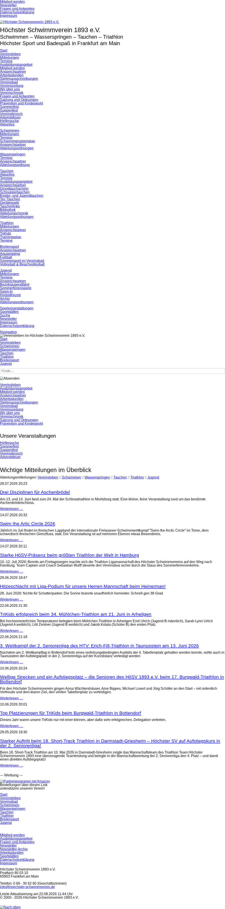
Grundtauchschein (14, 188)
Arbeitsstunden (12, 75)
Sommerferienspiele (15, 288)
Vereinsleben (10, 54)
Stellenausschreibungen (19, 78)
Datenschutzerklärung (17, 326)
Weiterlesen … (11, 509)
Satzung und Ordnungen (19, 100)
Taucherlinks (10, 206)
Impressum (8, 322)
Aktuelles (7, 124)
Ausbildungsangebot (16, 64)
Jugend (6, 270)
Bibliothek (8, 210)
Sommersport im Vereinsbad (22, 261)
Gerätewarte (9, 203)
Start (3, 50)
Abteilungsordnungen (17, 148)
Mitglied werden (12, 68)
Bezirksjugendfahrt (14, 284)
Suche (5, 315)
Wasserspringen (12, 154)
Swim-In (6, 291)
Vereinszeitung (11, 86)
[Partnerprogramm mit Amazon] (25, 781)
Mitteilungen (9, 57)
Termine (6, 61)
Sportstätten (9, 312)
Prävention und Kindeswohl (21, 103)
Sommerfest (9, 107)
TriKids (5, 233)
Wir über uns (10, 89)
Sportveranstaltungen (16, 308)
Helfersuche (9, 121)
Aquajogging (10, 254)
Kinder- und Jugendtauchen (21, 196)
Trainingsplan (10, 237)
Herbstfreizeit (10, 295)
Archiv (5, 298)
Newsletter (8, 319)
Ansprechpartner (13, 71)
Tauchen (6, 171)
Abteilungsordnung (15, 165)
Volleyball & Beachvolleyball (22, 264)
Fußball (6, 257)
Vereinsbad (9, 82)
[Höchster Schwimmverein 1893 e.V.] (29, 22)
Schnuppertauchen (15, 192)
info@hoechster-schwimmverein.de (27, 887)
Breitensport (9, 247)
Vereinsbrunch (11, 114)
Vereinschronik (11, 93)
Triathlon (7, 223)
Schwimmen (9, 130)
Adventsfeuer (10, 117)
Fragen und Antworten (17, 96)
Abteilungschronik (14, 213)
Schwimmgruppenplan (17, 141)
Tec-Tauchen (10, 199)
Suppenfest (9, 110)
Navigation (8, 332)
